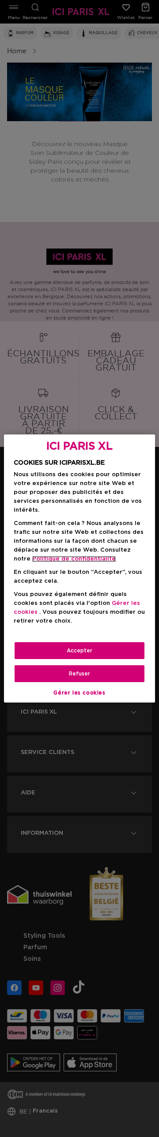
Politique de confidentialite (74, 559)
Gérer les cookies (79, 692)
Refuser (79, 673)
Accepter (79, 650)
